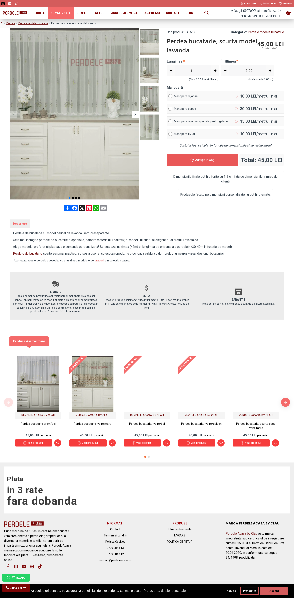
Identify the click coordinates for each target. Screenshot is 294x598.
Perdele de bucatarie (27, 253)
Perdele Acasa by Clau (241, 533)
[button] (13, 114)
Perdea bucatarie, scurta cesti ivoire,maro (255, 426)
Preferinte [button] (249, 590)
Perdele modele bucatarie (33, 23)
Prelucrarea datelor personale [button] (165, 590)
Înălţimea (228, 61)
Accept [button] (274, 590)
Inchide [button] (231, 590)
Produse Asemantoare (29, 341)
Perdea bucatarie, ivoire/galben (201, 424)
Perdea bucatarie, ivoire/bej (147, 424)
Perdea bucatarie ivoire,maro (92, 424)
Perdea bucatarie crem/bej (38, 424)
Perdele (10, 23)
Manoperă (175, 88)
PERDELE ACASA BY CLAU (38, 415)
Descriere (20, 223)
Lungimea (174, 61)
